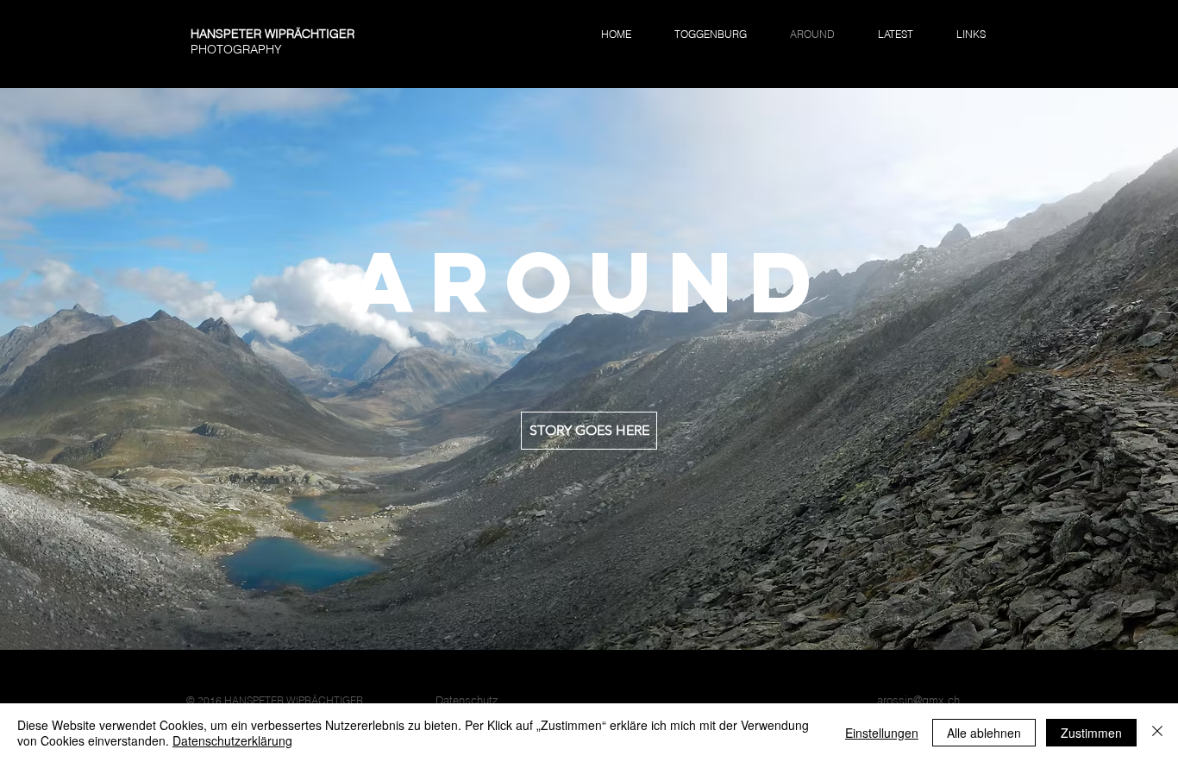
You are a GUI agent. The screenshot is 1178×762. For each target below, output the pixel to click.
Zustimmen (1091, 732)
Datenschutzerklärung (232, 740)
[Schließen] (1157, 732)
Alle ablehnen (984, 732)
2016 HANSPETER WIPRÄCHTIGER (280, 700)
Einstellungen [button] (881, 732)
